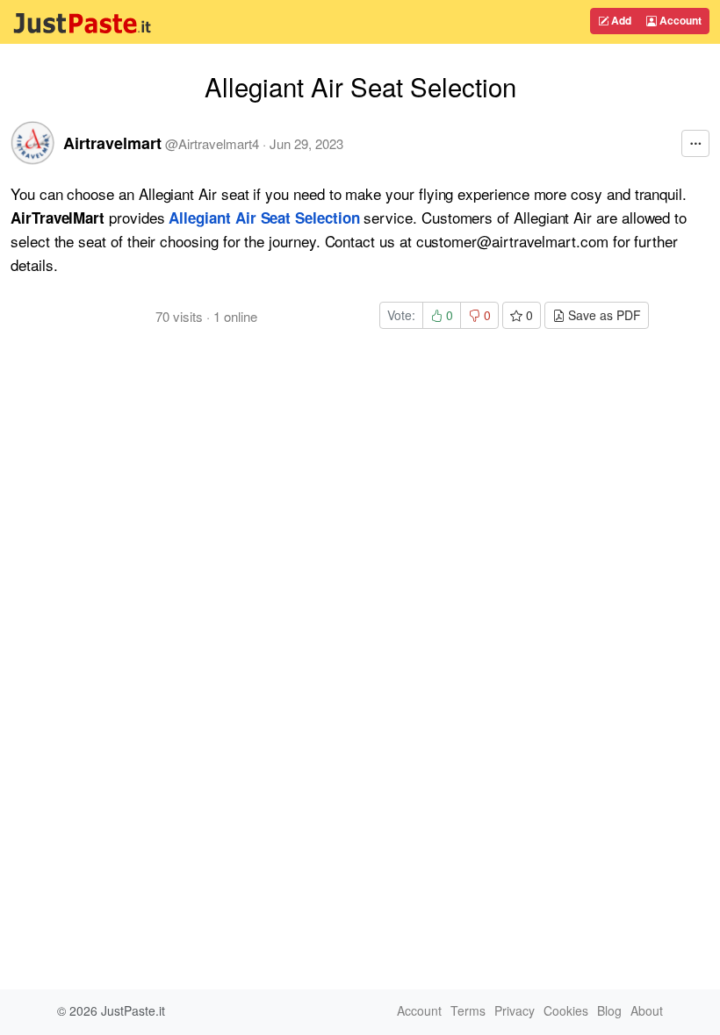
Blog (609, 1010)
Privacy (514, 1010)
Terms (468, 1010)
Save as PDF (603, 315)
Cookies (566, 1010)
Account (679, 20)
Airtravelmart (112, 143)
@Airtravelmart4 (212, 143)
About (646, 1010)
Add (619, 20)
